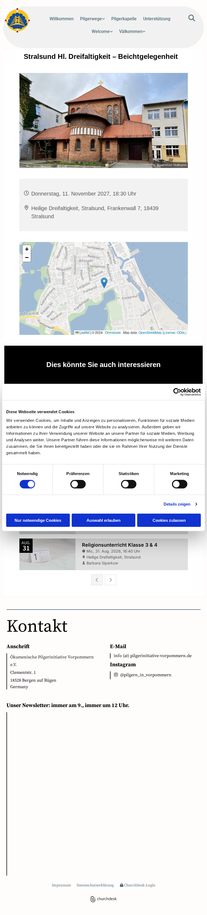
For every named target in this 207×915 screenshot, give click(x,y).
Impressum (61, 885)
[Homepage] (20, 20)
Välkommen (130, 31)
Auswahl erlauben (103, 520)
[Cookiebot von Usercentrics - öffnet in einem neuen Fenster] (177, 392)
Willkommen (62, 18)
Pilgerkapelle (124, 18)
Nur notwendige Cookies (38, 520)
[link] (92, 21)
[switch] (78, 484)
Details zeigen (177, 504)
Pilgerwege (91, 18)
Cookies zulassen (169, 520)
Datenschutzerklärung (95, 885)
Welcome (101, 31)
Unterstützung (156, 18)
